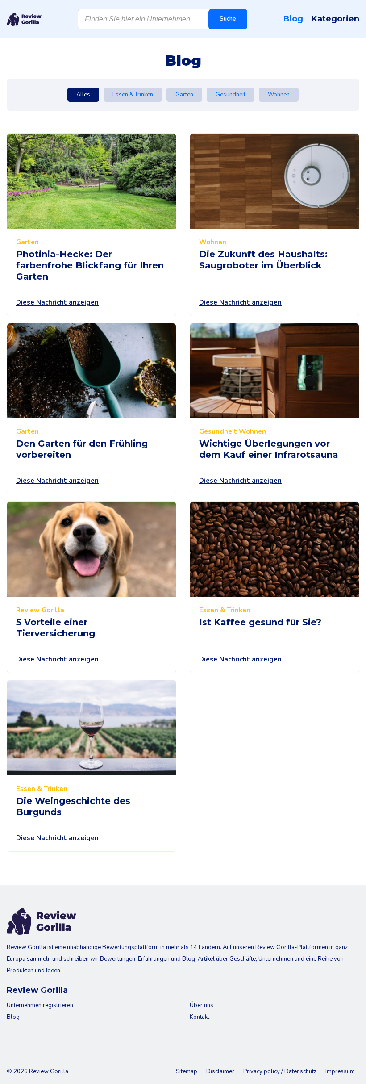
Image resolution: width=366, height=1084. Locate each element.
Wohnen (279, 95)
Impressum (340, 1071)
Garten (184, 95)
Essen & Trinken (132, 95)
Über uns (201, 1005)
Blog (293, 19)
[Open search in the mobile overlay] (162, 19)
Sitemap (186, 1071)
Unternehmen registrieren (40, 1005)
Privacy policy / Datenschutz (279, 1071)
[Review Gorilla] (24, 19)
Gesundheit (230, 95)
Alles (83, 95)
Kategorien (335, 19)
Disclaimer (220, 1071)
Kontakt (199, 1017)
